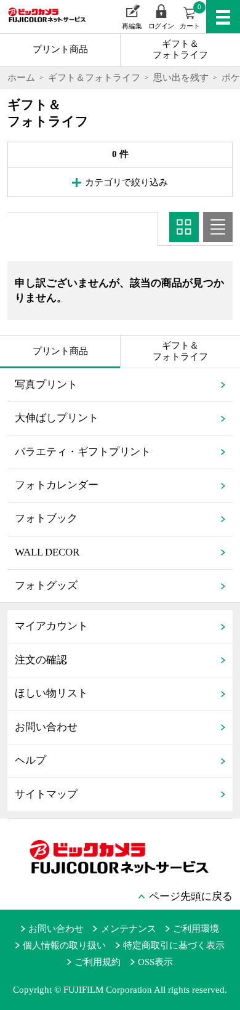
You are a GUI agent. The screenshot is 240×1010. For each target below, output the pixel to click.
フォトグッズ (46, 585)
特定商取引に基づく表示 (174, 945)
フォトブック (46, 518)
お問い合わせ (46, 727)
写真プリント (46, 384)
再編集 (132, 26)
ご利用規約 (97, 962)
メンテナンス (128, 929)
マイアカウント (51, 626)
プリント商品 (60, 49)
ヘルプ (30, 760)
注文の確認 (41, 660)
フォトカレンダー (56, 485)
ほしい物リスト (51, 693)
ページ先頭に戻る (191, 896)
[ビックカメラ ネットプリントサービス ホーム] (41, 24)
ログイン (161, 26)
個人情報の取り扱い (64, 945)
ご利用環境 (196, 929)
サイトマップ (46, 794)
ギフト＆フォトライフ (180, 49)
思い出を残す (181, 78)
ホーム (21, 78)
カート (190, 16)
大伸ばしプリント (56, 418)
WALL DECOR (47, 552)
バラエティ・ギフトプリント (83, 452)
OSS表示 (155, 962)
